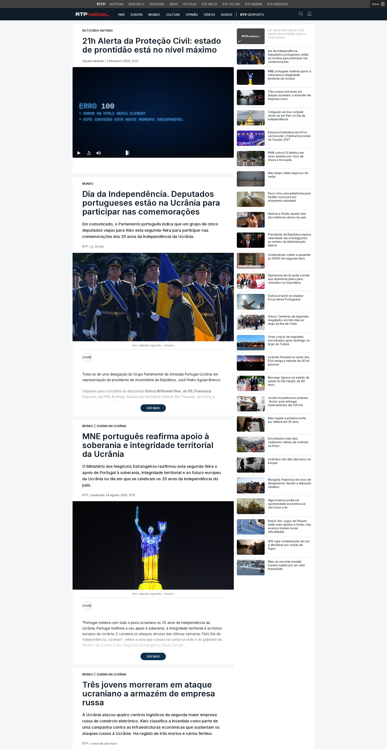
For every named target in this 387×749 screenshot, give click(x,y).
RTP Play (190, 4)
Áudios (226, 15)
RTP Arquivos (277, 4)
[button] (302, 14)
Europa (137, 15)
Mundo (154, 15)
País (121, 15)
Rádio (174, 4)
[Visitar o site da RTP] (101, 4)
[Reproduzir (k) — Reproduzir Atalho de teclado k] (79, 153)
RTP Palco (209, 4)
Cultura (173, 15)
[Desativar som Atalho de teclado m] (98, 153)
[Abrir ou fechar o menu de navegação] (308, 14)
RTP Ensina (253, 4)
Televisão (156, 4)
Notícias (117, 4)
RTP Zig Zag (231, 4)
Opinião (192, 15)
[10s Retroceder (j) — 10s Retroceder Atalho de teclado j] (89, 153)
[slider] (168, 154)
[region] (153, 112)
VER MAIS (153, 408)
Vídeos (209, 15)
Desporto (136, 4)
